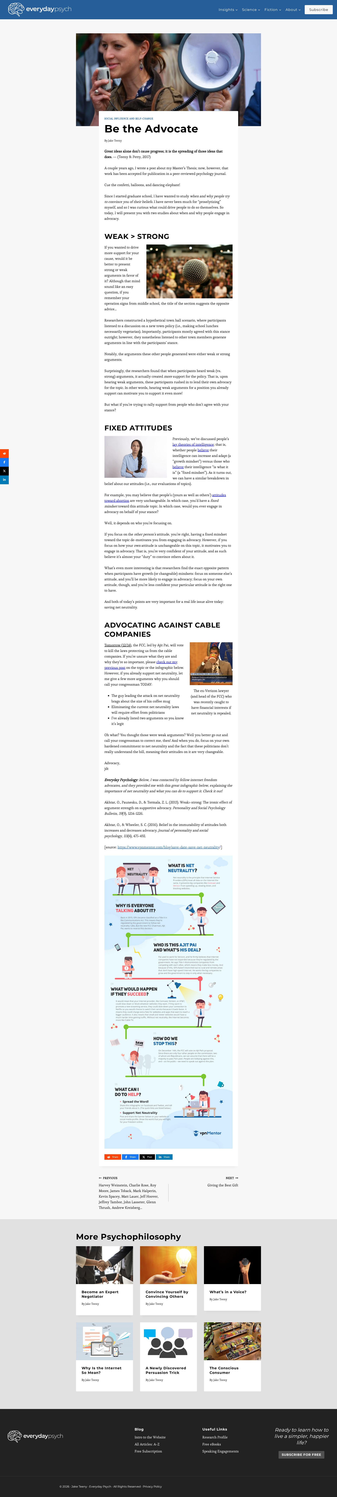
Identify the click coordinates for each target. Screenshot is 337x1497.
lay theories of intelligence (193, 444)
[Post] (4, 471)
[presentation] (104, 1265)
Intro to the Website (150, 1437)
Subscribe (318, 10)
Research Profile (215, 1437)
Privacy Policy (152, 1486)
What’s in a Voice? (228, 1292)
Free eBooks (211, 1444)
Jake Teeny (115, 140)
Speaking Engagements (220, 1451)
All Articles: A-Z (147, 1444)
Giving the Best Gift (222, 1181)
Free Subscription (148, 1451)
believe (203, 450)
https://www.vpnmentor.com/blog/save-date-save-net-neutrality (168, 847)
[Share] (4, 453)
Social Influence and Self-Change (128, 118)
